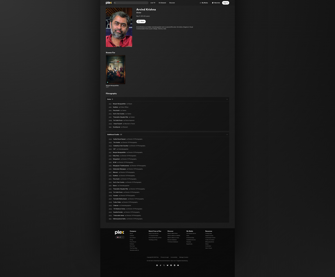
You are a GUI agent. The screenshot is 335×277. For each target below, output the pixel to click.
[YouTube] (178, 265)
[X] (164, 265)
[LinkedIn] (174, 265)
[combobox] (132, 2)
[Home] (109, 3)
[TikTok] (160, 265)
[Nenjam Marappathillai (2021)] (115, 71)
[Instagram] (157, 265)
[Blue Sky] (167, 265)
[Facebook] (171, 265)
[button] (141, 21)
